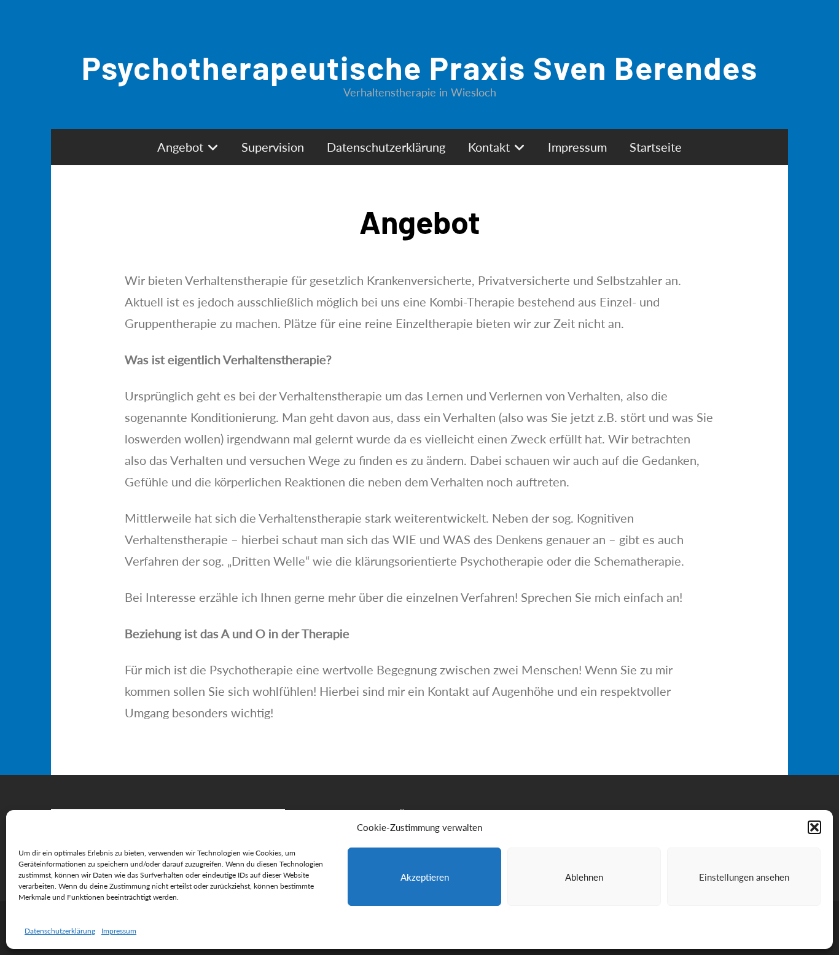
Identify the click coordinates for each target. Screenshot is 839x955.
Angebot (180, 146)
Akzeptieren (424, 877)
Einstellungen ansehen (744, 877)
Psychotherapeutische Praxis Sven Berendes (420, 67)
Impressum (118, 930)
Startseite (656, 146)
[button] (814, 827)
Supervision (272, 146)
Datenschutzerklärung (60, 930)
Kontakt (489, 146)
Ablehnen (584, 877)
